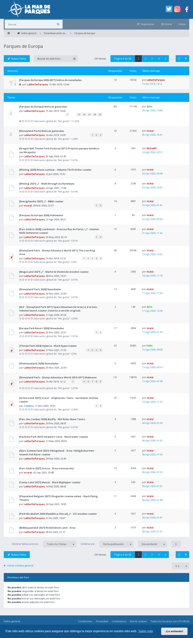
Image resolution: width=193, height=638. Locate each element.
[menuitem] (167, 24)
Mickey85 (152, 148)
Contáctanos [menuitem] (119, 621)
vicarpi (150, 130)
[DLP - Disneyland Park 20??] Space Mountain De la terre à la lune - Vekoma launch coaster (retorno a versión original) (58, 308)
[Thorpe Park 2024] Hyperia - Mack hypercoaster (48, 345)
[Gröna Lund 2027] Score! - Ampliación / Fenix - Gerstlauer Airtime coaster (58, 399)
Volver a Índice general (20, 565)
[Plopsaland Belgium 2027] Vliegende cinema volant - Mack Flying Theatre (58, 498)
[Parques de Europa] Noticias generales (43, 106)
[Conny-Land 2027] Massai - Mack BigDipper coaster (50, 482)
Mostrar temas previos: (39, 544)
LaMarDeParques (37, 84)
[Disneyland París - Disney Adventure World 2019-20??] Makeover (58, 377)
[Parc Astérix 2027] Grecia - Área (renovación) (46, 468)
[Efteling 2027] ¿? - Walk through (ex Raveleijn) (46, 183)
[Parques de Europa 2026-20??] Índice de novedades (50, 80)
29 (100, 114)
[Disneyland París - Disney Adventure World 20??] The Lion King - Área (57, 252)
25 (79, 114)
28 (95, 114)
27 (89, 114)
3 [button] (152, 58)
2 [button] (145, 58)
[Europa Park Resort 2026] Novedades (41, 328)
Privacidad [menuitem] (102, 621)
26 (84, 114)
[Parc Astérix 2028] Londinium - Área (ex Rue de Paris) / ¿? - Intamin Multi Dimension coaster (59, 231)
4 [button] (158, 58)
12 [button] (179, 58)
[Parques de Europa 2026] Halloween (41, 215)
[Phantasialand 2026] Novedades (38, 363)
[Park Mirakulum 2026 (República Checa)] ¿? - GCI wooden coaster (58, 513)
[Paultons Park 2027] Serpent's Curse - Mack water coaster (53, 436)
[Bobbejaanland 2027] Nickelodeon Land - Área (47, 527)
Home (182, 24)
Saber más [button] (145, 631)
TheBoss (29, 406)
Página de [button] (122, 58)
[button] (185, 58)
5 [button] (165, 58)
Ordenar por (102, 544)
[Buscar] (58, 24)
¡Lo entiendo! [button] (174, 631)
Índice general (12, 621)
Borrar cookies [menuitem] (138, 621)
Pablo (150, 345)
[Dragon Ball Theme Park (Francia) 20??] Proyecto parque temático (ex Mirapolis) (59, 150)
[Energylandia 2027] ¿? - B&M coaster (41, 201)
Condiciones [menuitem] (85, 621)
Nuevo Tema (18, 58)
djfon (149, 106)
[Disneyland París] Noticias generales (41, 131)
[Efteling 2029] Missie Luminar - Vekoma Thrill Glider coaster (55, 169)
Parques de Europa (23, 46)
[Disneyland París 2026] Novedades (40, 289)
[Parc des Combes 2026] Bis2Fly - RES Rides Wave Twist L (52, 419)
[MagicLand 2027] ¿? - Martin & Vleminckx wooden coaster (54, 271)
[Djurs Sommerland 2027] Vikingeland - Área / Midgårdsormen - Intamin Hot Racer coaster (57, 452)
